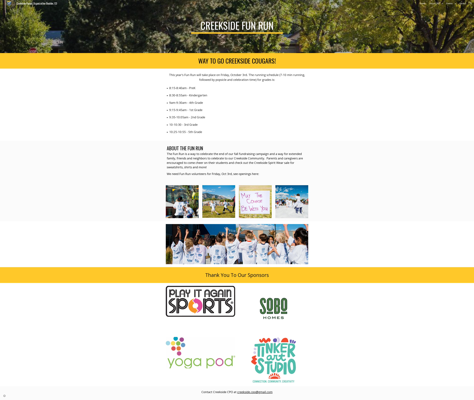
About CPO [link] (434, 3)
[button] (471, 3)
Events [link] (449, 3)
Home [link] (422, 3)
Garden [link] (462, 3)
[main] (237, 26)
